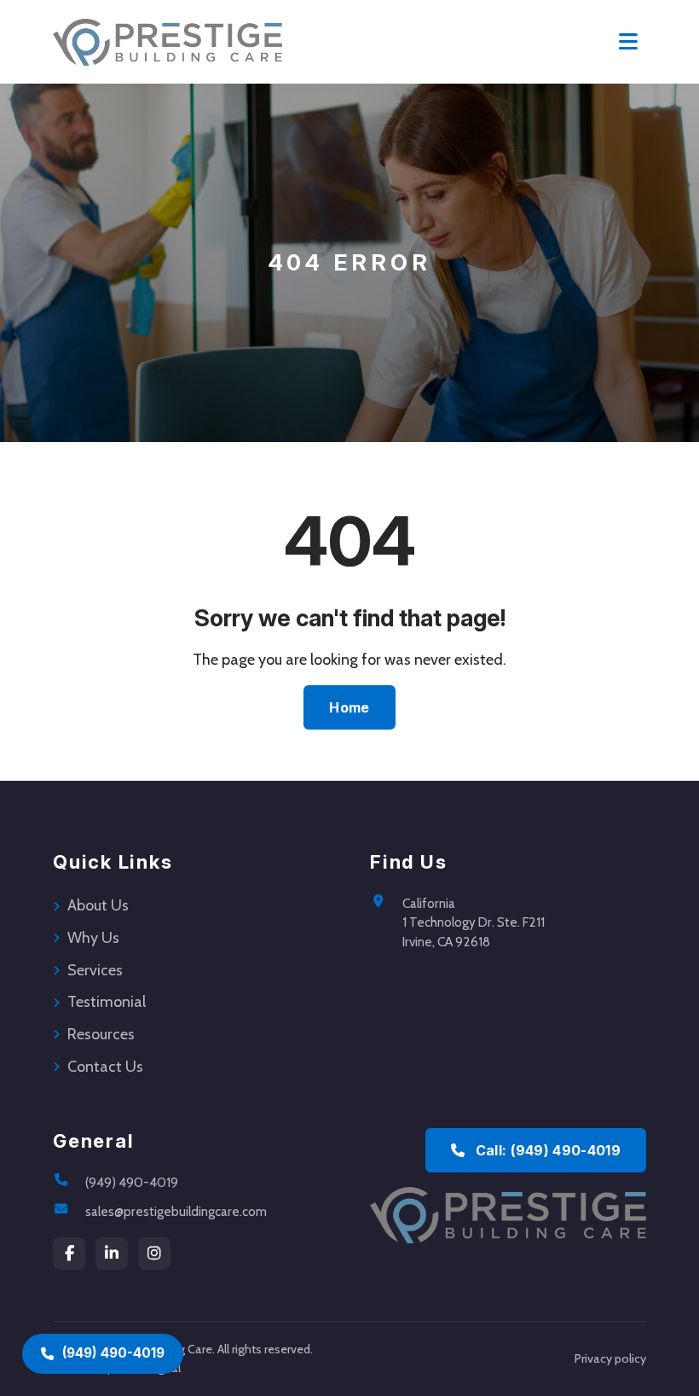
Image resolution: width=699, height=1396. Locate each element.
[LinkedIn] (111, 1253)
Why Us (93, 937)
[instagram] (154, 1253)
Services (95, 970)
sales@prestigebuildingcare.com (176, 1211)
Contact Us (105, 1066)
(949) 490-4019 (131, 1182)
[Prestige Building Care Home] (167, 42)
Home (349, 707)
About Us (98, 905)
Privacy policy (610, 1358)
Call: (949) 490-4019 (546, 1150)
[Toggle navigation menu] (628, 41)
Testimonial (106, 1001)
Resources (101, 1034)
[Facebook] (69, 1253)
